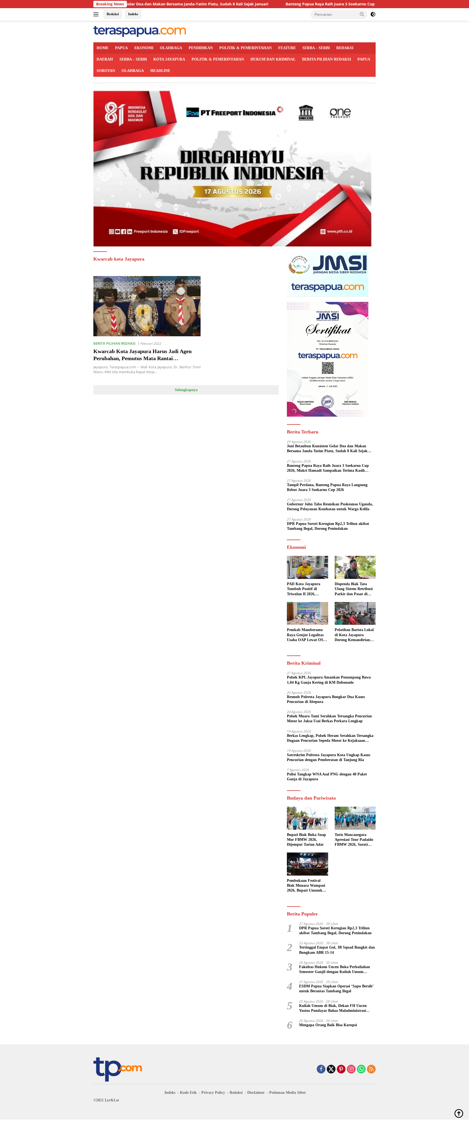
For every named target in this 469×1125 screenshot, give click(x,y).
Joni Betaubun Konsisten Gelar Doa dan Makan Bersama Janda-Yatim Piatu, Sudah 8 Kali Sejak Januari (327, 449)
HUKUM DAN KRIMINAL (273, 59)
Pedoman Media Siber (287, 1093)
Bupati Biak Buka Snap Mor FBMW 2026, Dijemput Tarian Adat (306, 840)
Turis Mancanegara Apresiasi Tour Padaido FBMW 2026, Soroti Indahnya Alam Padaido (355, 840)
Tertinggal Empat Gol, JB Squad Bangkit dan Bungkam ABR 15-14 (337, 949)
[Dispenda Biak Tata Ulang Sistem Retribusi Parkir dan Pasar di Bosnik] (355, 567)
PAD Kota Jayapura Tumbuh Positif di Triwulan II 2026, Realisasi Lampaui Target (303, 589)
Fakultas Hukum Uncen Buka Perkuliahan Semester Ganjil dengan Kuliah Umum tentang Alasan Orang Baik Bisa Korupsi (334, 969)
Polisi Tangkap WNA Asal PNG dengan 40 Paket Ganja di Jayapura (327, 776)
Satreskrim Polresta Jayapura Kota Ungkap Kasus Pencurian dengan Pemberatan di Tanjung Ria (328, 757)
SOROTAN (106, 71)
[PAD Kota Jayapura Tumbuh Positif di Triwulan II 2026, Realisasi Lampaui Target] (307, 567)
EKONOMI (143, 48)
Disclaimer (256, 1093)
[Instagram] (351, 1069)
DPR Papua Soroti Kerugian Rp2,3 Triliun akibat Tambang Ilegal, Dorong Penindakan (328, 526)
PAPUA (121, 48)
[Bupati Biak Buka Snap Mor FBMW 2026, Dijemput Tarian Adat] (307, 818)
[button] (362, 14)
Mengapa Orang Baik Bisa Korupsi (328, 1025)
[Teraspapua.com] (139, 31)
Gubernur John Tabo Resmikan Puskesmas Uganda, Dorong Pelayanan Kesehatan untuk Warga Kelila (330, 506)
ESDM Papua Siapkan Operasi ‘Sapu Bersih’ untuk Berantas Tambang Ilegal (336, 988)
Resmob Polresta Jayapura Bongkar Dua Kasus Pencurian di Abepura (326, 699)
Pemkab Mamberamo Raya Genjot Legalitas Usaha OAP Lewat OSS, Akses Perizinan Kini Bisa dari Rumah (307, 635)
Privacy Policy (213, 1093)
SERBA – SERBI (316, 48)
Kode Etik (188, 1093)
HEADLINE (160, 71)
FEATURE (287, 48)
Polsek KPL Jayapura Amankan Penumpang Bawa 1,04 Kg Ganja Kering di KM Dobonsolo (329, 679)
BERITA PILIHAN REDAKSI (326, 59)
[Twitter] (331, 1069)
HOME (103, 48)
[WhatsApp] (361, 1069)
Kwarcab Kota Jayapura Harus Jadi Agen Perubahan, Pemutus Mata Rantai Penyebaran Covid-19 (142, 358)
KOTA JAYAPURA (169, 59)
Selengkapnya (186, 390)
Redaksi (113, 14)
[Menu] (97, 14)
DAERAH (105, 59)
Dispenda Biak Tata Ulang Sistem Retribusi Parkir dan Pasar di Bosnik (354, 589)
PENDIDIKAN (201, 48)
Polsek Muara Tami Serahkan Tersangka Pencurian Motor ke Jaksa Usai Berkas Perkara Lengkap (329, 718)
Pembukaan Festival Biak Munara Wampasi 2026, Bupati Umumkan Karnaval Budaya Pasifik (307, 886)
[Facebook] (321, 1069)
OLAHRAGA (171, 48)
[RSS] (371, 1069)
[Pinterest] (341, 1069)
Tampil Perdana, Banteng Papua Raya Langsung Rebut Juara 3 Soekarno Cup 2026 (327, 487)
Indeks (133, 14)
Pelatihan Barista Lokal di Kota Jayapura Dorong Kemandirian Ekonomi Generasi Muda (354, 635)
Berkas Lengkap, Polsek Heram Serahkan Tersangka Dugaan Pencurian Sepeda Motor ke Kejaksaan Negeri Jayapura (330, 738)
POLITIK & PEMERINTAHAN (245, 48)
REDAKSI (344, 48)
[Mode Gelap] (373, 14)
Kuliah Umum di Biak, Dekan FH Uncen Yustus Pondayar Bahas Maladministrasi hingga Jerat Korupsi (333, 1008)
